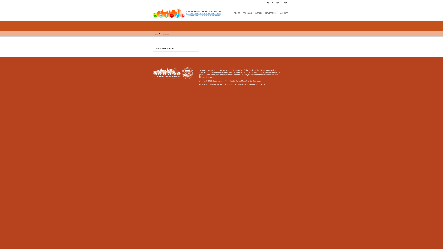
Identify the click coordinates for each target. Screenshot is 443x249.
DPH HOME (203, 85)
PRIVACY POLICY (216, 85)
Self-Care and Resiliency (165, 48)
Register (278, 2)
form (211, 77)
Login (285, 2)
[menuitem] (269, 2)
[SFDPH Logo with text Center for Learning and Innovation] (187, 13)
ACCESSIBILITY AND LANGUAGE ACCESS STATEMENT (245, 85)
